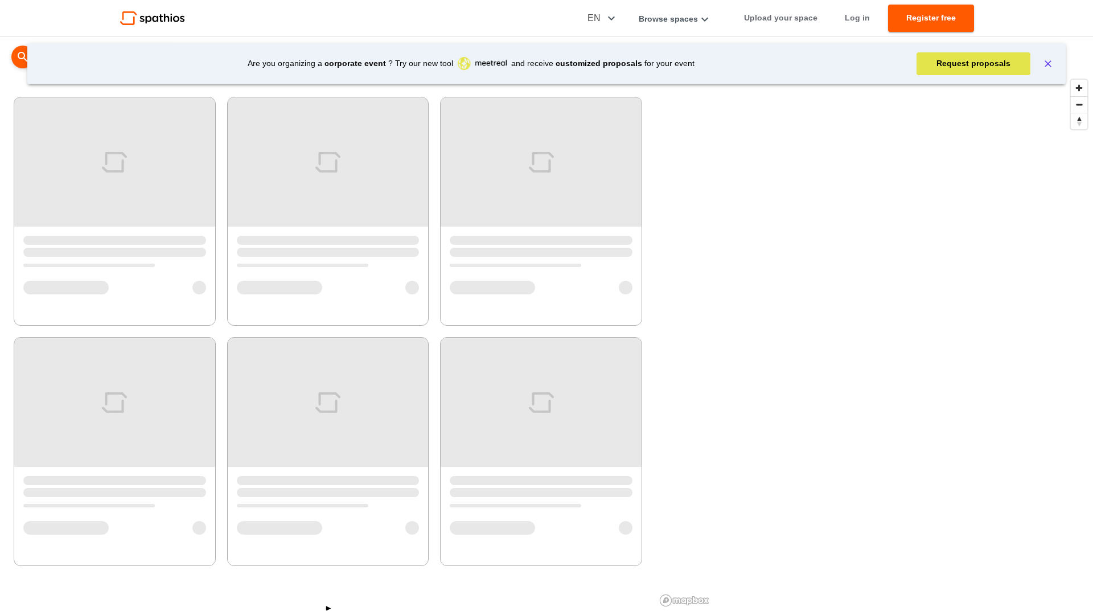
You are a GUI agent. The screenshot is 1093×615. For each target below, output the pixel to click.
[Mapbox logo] (684, 600)
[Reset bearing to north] (1079, 121)
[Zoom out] (1079, 104)
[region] (874, 342)
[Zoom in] (1079, 88)
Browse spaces (668, 18)
